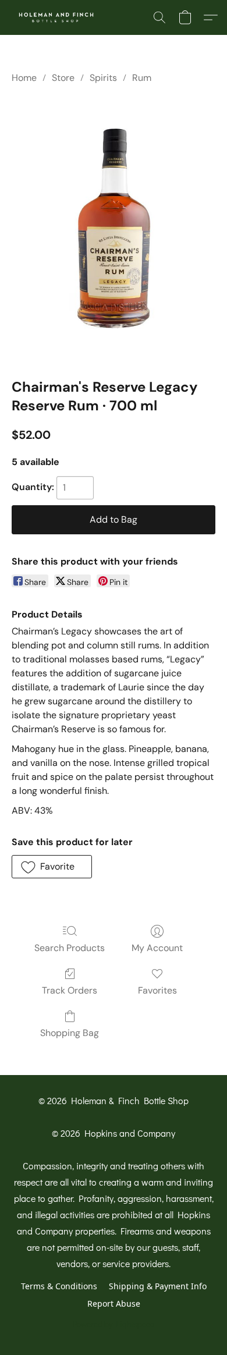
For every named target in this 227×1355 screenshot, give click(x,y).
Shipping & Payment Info (158, 1286)
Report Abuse (113, 1303)
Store (63, 78)
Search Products (69, 948)
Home (24, 78)
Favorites (157, 990)
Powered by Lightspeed (114, 1323)
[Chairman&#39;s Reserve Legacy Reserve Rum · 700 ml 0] (113, 228)
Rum (141, 78)
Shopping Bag (69, 1033)
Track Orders (69, 990)
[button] (58, 17)
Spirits (103, 78)
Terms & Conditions (59, 1286)
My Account (157, 948)
